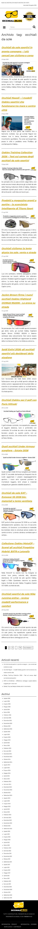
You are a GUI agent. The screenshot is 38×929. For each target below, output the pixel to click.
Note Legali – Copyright (12, 926)
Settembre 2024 (8, 762)
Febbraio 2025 (7, 748)
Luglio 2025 (7, 734)
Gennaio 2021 (7, 884)
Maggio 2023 (7, 806)
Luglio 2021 (7, 867)
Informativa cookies (28, 924)
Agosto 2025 (7, 731)
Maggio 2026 (7, 706)
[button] (34, 26)
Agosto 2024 (7, 765)
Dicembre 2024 (8, 753)
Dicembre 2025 (8, 720)
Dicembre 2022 (8, 820)
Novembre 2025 (8, 723)
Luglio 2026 (7, 701)
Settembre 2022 (8, 828)
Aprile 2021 (6, 875)
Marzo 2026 (7, 712)
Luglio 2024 (7, 767)
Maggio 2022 (7, 839)
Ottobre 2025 (7, 726)
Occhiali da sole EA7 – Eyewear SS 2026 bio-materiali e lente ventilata (17, 497)
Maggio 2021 (7, 873)
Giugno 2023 (7, 803)
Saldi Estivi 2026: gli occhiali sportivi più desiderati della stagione (18, 353)
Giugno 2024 (7, 770)
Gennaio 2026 (7, 718)
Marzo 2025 (7, 745)
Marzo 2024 (7, 778)
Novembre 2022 (8, 823)
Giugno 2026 (7, 704)
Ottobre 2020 (7, 892)
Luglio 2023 (7, 801)
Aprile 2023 (7, 809)
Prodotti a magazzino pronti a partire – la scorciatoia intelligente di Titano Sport (19, 204)
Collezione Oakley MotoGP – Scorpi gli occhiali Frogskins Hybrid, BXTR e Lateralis (18, 547)
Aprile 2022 (7, 842)
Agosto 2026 (7, 698)
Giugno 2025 (7, 737)
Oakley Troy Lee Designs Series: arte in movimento (17, 686)
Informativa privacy (9, 924)
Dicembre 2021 (7, 853)
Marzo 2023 (7, 812)
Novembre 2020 (8, 889)
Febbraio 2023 (7, 814)
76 (20, 648)
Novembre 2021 (8, 856)
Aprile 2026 (7, 709)
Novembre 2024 (8, 756)
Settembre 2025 (8, 729)
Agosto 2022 (7, 831)
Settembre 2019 (8, 897)
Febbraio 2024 (7, 781)
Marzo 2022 (7, 845)
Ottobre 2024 (7, 759)
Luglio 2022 (7, 834)
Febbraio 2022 (7, 848)
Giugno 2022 (7, 837)
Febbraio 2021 (7, 881)
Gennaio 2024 (7, 784)
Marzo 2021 (7, 878)
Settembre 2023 (8, 795)
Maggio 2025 (7, 740)
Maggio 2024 (7, 773)
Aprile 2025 (7, 742)
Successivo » (28, 648)
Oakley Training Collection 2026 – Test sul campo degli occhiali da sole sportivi (18, 156)
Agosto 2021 (7, 864)
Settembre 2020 (8, 895)
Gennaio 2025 (7, 751)
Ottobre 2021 (7, 859)
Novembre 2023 (8, 790)
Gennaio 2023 (7, 817)
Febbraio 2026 (7, 715)
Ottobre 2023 (7, 792)
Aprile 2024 (7, 776)
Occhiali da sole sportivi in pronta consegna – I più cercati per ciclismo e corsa (17, 51)
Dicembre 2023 (8, 787)
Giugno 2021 (7, 870)
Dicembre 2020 (8, 886)
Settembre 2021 (8, 862)
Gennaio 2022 (7, 850)
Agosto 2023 (7, 798)
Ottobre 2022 (7, 825)
